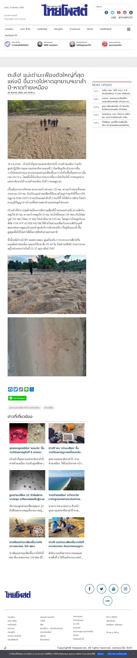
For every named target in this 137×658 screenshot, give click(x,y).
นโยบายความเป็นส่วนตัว (117, 654)
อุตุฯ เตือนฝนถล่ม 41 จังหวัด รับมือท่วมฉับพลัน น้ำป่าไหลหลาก (115, 108)
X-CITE (76, 624)
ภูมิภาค (43, 636)
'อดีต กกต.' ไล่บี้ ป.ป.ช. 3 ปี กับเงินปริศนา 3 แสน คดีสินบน (116, 92)
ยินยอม (101, 654)
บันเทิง (90, 29)
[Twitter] (112, 12)
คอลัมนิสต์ (42, 29)
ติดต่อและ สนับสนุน (114, 624)
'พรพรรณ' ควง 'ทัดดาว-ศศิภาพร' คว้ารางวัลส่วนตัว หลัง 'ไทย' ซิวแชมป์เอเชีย (116, 116)
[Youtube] (119, 12)
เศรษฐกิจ (58, 29)
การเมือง (9, 29)
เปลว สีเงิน (25, 29)
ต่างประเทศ (75, 29)
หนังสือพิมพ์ (105, 29)
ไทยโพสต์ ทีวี (11, 35)
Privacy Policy (112, 632)
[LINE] (107, 600)
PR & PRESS (111, 617)
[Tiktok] (131, 12)
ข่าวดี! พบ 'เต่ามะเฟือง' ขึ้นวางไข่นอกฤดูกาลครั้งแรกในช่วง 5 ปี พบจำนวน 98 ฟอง (65, 452)
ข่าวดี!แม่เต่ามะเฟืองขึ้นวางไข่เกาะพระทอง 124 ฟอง (25, 544)
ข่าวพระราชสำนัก (14, 636)
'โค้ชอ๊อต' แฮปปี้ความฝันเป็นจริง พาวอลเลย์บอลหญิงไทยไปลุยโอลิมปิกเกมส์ (115, 123)
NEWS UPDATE (102, 85)
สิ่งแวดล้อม (45, 639)
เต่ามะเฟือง (48, 407)
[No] (133, 654)
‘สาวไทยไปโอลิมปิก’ (20, 45)
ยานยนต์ (76, 627)
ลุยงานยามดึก (115, 45)
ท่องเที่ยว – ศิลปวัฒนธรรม (51, 628)
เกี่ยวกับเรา (110, 621)
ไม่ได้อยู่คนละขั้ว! (84, 45)
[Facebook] (106, 12)
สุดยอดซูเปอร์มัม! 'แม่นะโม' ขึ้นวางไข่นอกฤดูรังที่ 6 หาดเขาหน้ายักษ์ (26, 452)
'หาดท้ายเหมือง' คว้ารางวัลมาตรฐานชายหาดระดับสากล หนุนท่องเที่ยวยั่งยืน (64, 499)
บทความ (11, 628)
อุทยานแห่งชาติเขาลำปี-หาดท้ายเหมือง (24, 407)
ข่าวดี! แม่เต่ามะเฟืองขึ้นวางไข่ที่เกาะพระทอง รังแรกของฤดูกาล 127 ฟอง (66, 546)
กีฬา (41, 624)
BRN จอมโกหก (51, 45)
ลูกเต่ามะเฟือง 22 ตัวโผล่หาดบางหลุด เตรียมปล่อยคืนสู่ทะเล (26, 497)
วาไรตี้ (42, 621)
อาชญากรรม (78, 620)
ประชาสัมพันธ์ (45, 632)
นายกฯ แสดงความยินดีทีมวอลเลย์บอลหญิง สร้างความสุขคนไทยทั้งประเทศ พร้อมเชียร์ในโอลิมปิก (116, 100)
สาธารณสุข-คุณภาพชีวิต (83, 631)
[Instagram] (125, 12)
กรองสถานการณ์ (47, 617)
